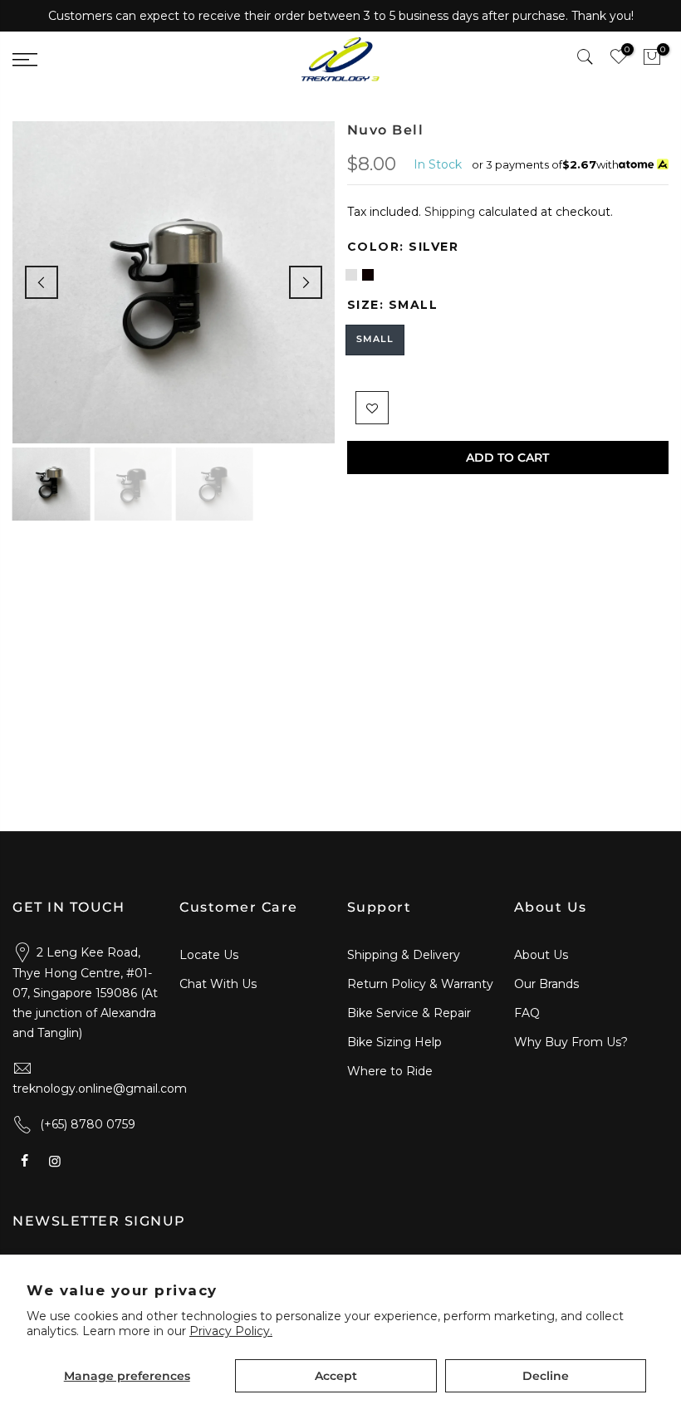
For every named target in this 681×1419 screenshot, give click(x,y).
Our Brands (546, 983)
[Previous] (41, 282)
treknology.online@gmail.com (99, 1088)
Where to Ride (390, 1071)
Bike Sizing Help (394, 1042)
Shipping (449, 211)
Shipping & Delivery (403, 954)
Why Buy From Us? (571, 1042)
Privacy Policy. (230, 1331)
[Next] (305, 282)
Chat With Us (218, 983)
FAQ (527, 1013)
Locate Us (208, 954)
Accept (336, 1375)
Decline (545, 1375)
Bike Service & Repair (409, 1013)
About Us (541, 954)
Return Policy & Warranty (420, 983)
